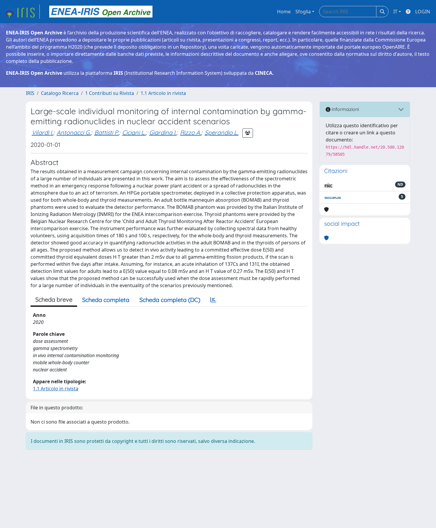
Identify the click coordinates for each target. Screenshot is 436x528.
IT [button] (395, 11)
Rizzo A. (190, 132)
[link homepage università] (100, 11)
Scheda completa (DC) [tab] (169, 299)
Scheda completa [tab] (105, 299)
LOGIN (422, 11)
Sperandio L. (221, 132)
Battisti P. (106, 132)
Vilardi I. (42, 132)
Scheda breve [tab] (53, 299)
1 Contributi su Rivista (109, 93)
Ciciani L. (134, 132)
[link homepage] (22, 11)
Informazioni (344, 109)
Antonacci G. (74, 132)
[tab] (213, 300)
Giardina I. (162, 132)
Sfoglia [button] (303, 11)
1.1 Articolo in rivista (163, 93)
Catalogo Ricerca (60, 93)
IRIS (30, 93)
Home (284, 11)
